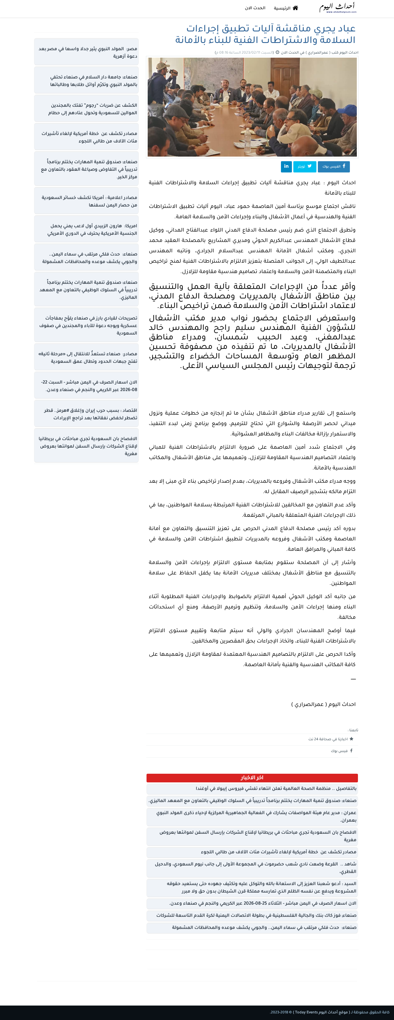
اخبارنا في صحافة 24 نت (328, 740)
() (245, 53)
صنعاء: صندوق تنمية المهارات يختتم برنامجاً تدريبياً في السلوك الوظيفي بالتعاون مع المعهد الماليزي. (252, 801)
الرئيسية (283, 9)
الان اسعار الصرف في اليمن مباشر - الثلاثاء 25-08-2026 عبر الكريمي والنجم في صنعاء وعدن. (263, 903)
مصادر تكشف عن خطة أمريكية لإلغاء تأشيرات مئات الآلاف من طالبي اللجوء (279, 852)
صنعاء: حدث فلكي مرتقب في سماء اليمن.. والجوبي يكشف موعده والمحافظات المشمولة (264, 928)
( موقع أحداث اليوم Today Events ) (321, 1013)
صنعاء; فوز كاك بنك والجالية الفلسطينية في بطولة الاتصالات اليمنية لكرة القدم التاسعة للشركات (256, 916)
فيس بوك (340, 751)
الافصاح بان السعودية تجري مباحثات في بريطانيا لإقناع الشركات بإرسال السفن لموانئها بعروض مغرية (88, 447)
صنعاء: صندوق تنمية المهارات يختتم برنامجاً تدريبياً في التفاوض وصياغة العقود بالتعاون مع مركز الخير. (89, 170)
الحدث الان (255, 8)
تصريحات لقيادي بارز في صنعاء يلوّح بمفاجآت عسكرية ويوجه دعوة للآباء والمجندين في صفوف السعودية (88, 326)
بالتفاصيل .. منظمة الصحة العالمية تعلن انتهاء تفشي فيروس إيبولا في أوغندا (276, 789)
